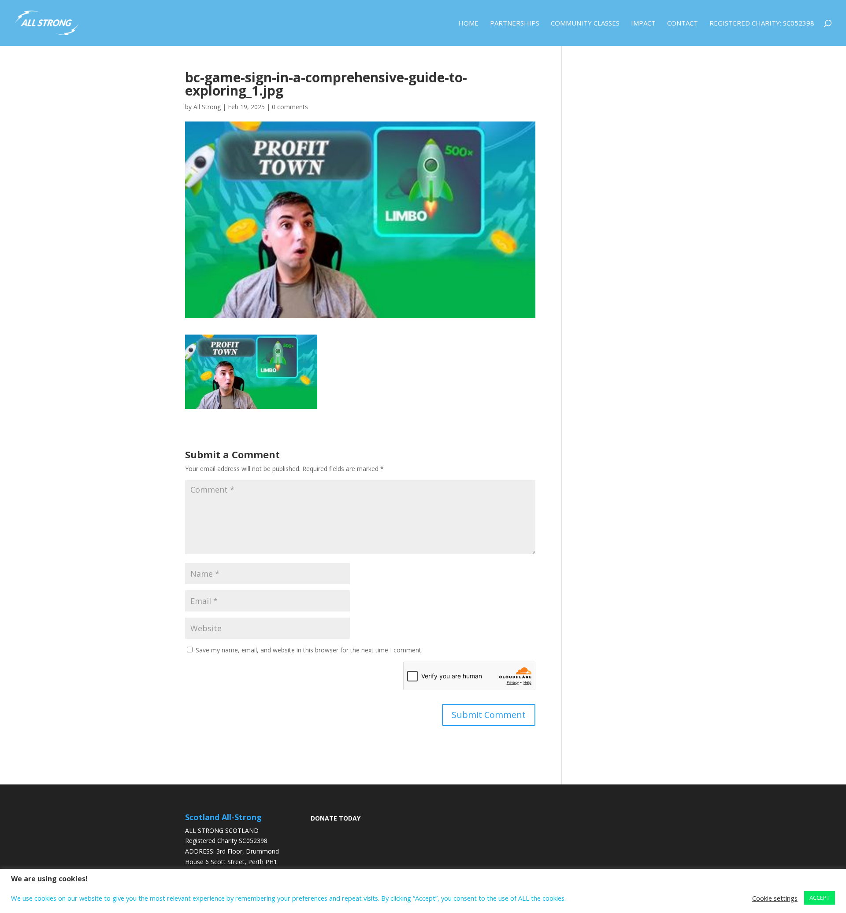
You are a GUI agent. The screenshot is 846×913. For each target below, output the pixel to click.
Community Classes (585, 23)
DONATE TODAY (335, 818)
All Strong (207, 107)
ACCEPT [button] (819, 898)
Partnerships (514, 23)
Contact (682, 23)
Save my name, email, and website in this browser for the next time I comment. (309, 650)
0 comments (290, 107)
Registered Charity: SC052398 (761, 23)
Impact (643, 23)
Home (468, 23)
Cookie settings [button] (775, 898)
